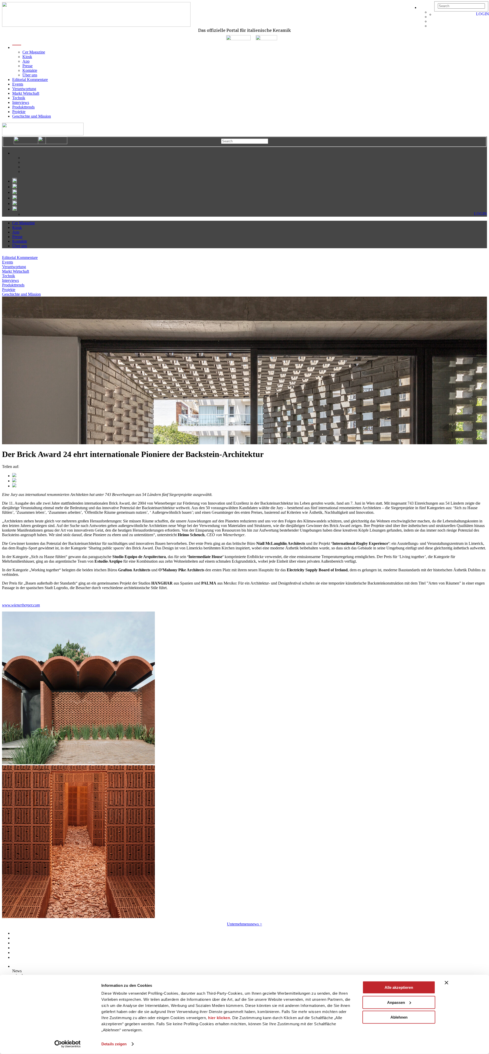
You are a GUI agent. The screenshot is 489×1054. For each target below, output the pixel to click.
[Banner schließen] (446, 982)
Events (17, 84)
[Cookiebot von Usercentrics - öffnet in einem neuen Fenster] (67, 1044)
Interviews (20, 102)
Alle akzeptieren (399, 987)
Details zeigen (114, 1044)
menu (16, 47)
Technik (18, 98)
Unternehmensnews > (244, 924)
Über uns (29, 75)
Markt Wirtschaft (25, 93)
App (26, 61)
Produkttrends (23, 107)
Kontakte (29, 70)
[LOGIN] (436, 14)
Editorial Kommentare (30, 79)
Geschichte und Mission (31, 116)
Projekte (18, 111)
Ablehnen (399, 1017)
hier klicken (219, 1018)
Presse (27, 66)
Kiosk (27, 56)
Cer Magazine (33, 52)
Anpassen (396, 1002)
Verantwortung (24, 89)
